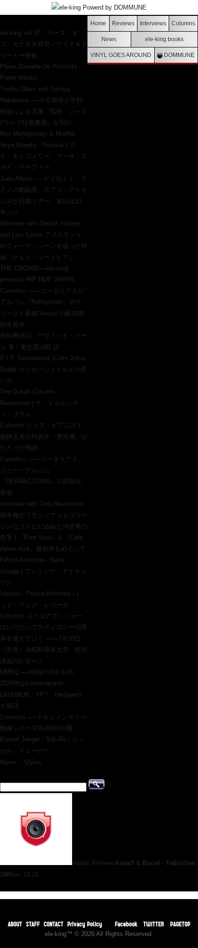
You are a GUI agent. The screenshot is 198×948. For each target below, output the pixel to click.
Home (98, 23)
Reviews (123, 23)
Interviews (153, 23)
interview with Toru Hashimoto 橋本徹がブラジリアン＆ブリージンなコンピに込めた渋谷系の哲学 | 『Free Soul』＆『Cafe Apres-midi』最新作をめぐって (43, 526)
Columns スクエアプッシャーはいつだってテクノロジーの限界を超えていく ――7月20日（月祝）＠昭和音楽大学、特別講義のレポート (43, 638)
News (108, 39)
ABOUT (15, 923)
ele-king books (164, 39)
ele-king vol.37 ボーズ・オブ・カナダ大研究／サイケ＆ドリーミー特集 (43, 44)
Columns (183, 23)
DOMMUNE (178, 55)
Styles (33, 762)
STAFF (33, 923)
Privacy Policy (84, 923)
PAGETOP (180, 923)
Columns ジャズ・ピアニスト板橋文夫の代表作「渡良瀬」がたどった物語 (43, 436)
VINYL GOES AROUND (120, 55)
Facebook (126, 923)
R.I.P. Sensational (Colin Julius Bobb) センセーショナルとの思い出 (43, 369)
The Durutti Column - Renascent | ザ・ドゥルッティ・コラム (39, 403)
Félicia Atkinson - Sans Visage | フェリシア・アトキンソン (43, 571)
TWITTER (153, 923)
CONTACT (53, 923)
